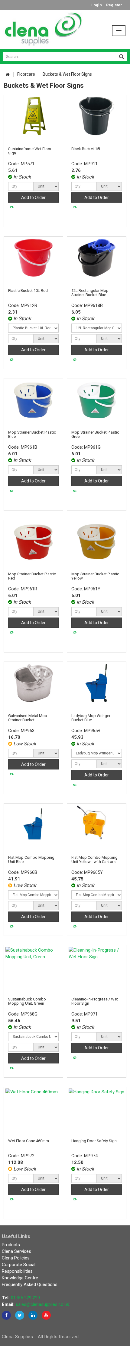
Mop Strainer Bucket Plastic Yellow (95, 576)
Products (11, 1244)
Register (114, 5)
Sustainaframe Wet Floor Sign (29, 151)
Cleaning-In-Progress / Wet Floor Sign (94, 1001)
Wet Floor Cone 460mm (28, 1141)
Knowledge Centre (20, 1278)
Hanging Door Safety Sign (94, 1141)
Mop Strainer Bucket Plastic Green (95, 434)
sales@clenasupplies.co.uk (42, 1304)
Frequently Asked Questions (29, 1284)
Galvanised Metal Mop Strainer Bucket (27, 717)
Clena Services (16, 1251)
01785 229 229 (25, 1297)
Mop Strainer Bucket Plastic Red (32, 576)
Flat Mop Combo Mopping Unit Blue (31, 859)
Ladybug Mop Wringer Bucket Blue (90, 717)
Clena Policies (16, 1258)
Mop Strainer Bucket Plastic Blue (32, 434)
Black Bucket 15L (86, 149)
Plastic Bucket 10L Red (28, 290)
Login (96, 5)
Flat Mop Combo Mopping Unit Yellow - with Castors (94, 859)
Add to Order (33, 197)
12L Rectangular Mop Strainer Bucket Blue (90, 292)
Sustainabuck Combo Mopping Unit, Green (27, 1001)
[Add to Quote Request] (12, 207)
